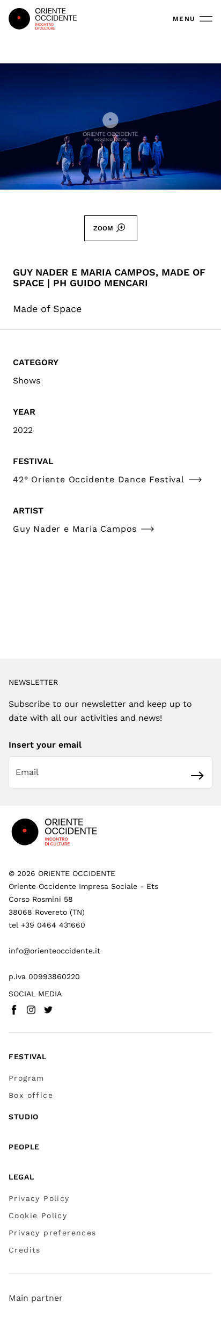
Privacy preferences (53, 1232)
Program (27, 1078)
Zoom (103, 228)
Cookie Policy (38, 1215)
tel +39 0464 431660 (47, 925)
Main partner (36, 1298)
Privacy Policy (39, 1198)
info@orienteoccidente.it (54, 950)
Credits (25, 1250)
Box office (31, 1095)
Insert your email (45, 745)
